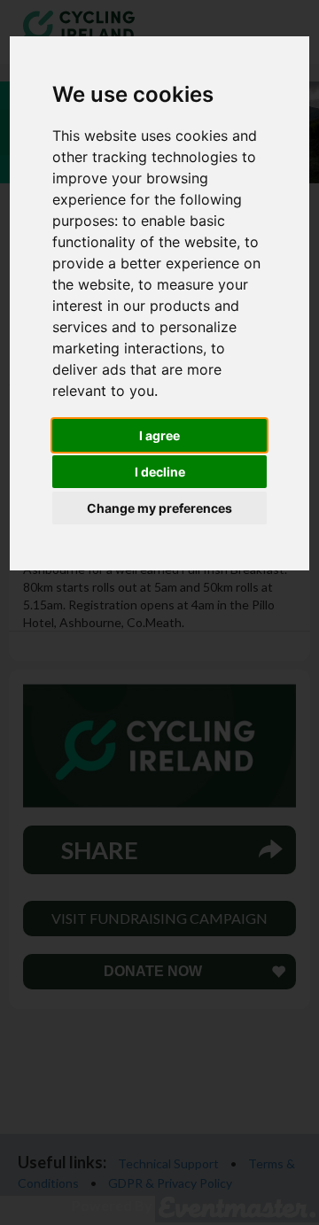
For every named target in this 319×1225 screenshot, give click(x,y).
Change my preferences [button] (159, 508)
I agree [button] (159, 435)
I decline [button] (160, 471)
